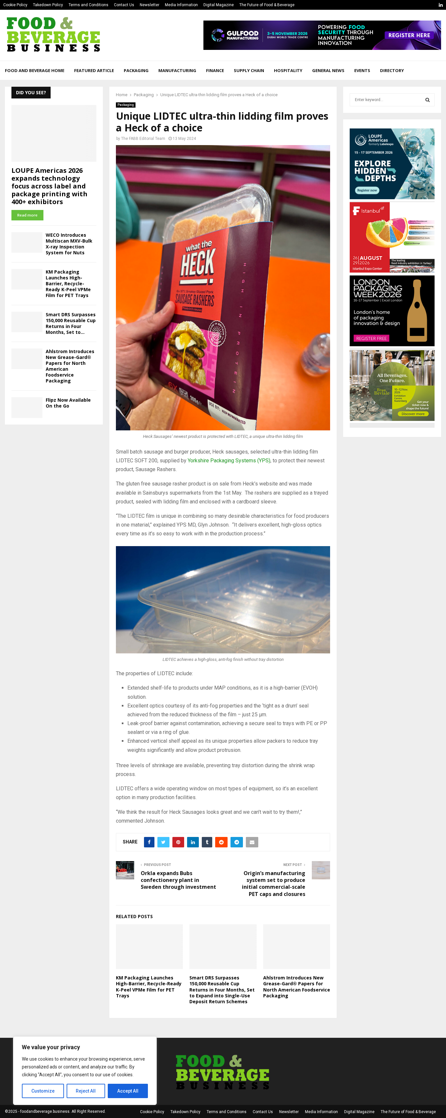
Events (362, 70)
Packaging (136, 70)
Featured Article (94, 70)
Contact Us (124, 5)
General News (328, 70)
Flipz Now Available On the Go (68, 403)
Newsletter (149, 5)
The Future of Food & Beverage (267, 5)
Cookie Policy (15, 5)
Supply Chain (249, 70)
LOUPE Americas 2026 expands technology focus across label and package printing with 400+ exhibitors (49, 186)
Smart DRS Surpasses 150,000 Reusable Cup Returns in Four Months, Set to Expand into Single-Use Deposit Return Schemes (222, 990)
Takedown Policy (48, 5)
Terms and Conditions (88, 5)
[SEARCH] (428, 99)
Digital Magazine (218, 5)
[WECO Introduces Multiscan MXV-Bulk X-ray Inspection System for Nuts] (26, 242)
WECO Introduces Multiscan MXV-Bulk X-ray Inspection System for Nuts (69, 244)
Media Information (181, 5)
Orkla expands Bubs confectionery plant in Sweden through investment (178, 880)
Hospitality (288, 70)
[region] (85, 1070)
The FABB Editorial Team (143, 138)
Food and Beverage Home (34, 70)
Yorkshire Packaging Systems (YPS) (229, 460)
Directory (392, 70)
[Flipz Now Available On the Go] (26, 407)
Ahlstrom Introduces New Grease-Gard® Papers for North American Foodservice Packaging (296, 987)
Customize (43, 1091)
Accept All (127, 1091)
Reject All (86, 1091)
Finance (215, 70)
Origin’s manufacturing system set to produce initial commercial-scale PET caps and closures (273, 884)
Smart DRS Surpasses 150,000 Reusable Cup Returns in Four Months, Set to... (71, 323)
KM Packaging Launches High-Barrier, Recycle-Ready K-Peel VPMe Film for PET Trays (149, 987)
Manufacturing (177, 70)
